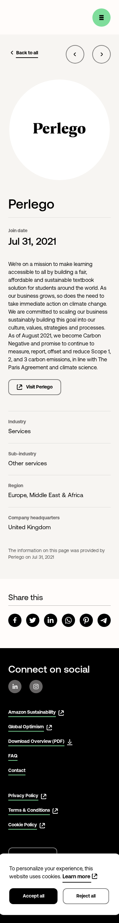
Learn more (76, 876)
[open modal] (101, 17)
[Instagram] (36, 686)
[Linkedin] (14, 686)
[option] (59, 423)
